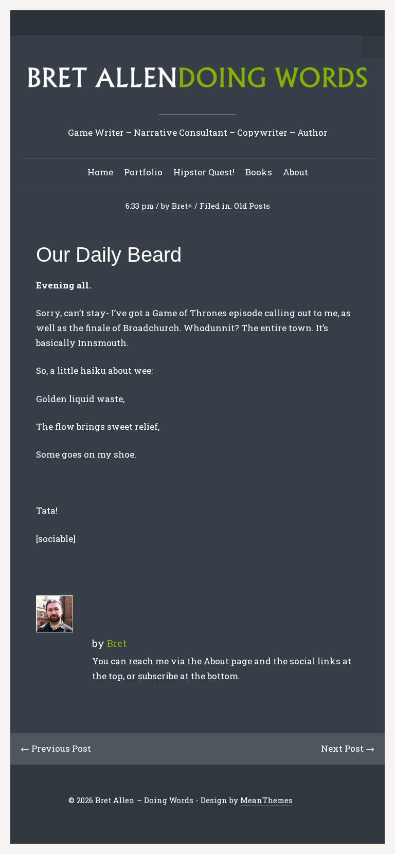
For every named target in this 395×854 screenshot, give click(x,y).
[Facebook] (158, 23)
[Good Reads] (221, 23)
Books (258, 172)
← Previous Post (56, 748)
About (295, 172)
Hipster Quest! (204, 172)
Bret (180, 206)
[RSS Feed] (253, 23)
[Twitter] (142, 23)
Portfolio (143, 172)
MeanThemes (266, 800)
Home (100, 172)
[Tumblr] (205, 23)
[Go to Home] (197, 90)
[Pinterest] (189, 23)
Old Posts (252, 206)
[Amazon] (237, 23)
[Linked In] (173, 23)
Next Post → (347, 748)
